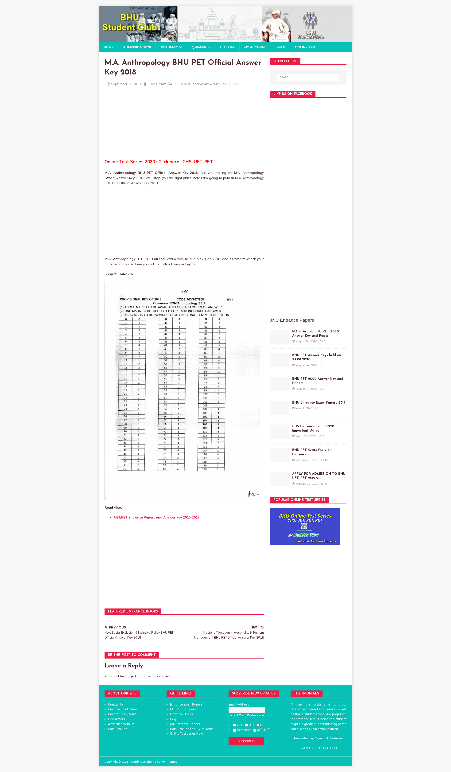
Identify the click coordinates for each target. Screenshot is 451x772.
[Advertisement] (184, 125)
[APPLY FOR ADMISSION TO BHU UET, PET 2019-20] (279, 483)
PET (263, 725)
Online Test (306, 47)
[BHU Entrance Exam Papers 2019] (279, 412)
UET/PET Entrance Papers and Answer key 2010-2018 (156, 517)
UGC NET (263, 730)
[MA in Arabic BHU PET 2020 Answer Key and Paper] (279, 341)
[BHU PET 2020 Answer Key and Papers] (279, 388)
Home (108, 47)
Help (281, 47)
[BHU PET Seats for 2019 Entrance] (279, 460)
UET (252, 725)
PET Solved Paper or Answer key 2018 (201, 84)
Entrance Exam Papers (186, 704)
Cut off (227, 47)
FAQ (173, 719)
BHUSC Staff (157, 84)
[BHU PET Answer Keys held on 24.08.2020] (279, 365)
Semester (244, 730)
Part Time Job (117, 729)
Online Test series (183, 733)
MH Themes (169, 761)
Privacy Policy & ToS (122, 714)
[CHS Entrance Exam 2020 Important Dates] (279, 436)
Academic (169, 47)
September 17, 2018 (126, 84)
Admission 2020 (137, 47)
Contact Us (116, 704)
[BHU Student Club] (225, 40)
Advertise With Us (121, 724)
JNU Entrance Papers (185, 724)
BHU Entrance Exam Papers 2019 (318, 403)
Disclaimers (116, 719)
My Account (255, 47)
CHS (240, 725)
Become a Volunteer (122, 709)
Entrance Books (181, 714)
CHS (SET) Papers (183, 709)
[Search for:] (308, 77)
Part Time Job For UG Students (192, 729)
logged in (132, 676)
